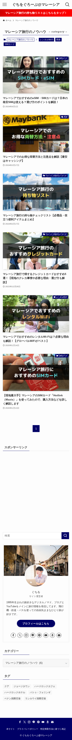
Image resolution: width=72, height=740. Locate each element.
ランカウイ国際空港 (35, 698)
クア (6, 686)
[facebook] (13, 635)
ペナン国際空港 (12, 698)
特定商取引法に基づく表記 (53, 729)
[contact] (58, 635)
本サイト (10, 729)
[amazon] (52, 635)
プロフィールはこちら (35, 623)
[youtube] (45, 635)
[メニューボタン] (4, 4)
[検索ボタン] (67, 4)
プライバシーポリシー (27, 729)
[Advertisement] (36, 491)
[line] (32, 635)
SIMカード (10, 44)
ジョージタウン (22, 686)
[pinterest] (39, 635)
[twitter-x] (19, 635)
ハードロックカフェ (44, 686)
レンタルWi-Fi (46, 39)
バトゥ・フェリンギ (40, 692)
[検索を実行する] (65, 535)
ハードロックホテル (14, 692)
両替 (58, 39)
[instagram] (26, 635)
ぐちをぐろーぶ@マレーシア (36, 4)
